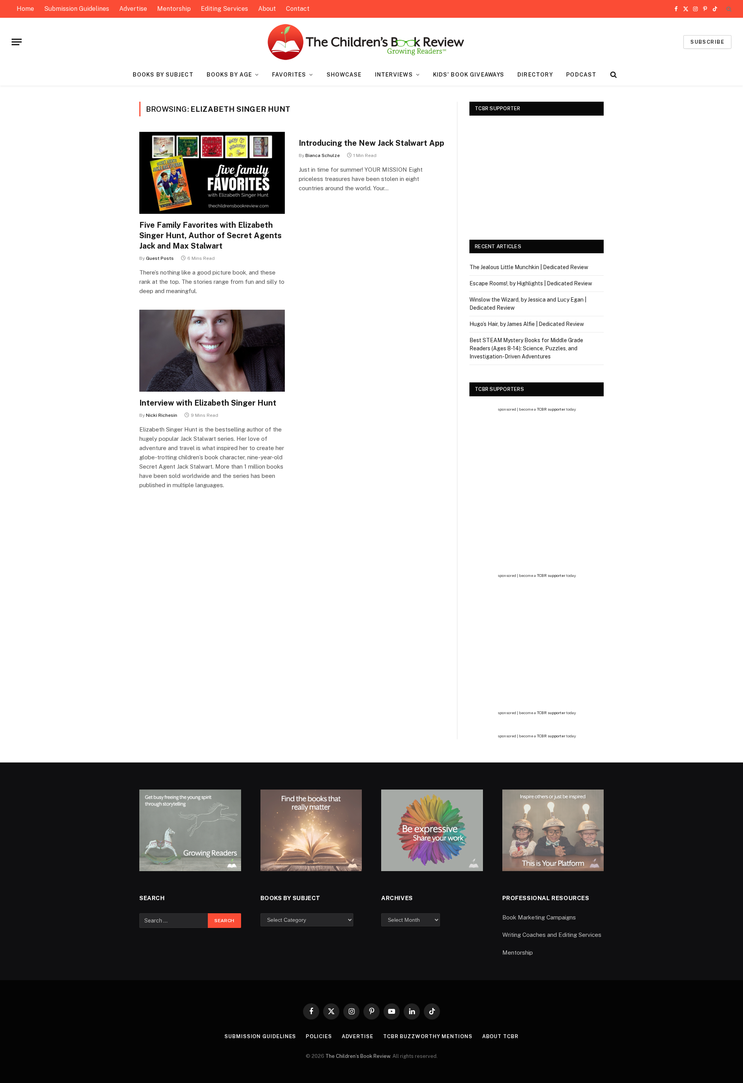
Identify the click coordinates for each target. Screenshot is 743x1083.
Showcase (344, 75)
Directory (535, 75)
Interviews (394, 75)
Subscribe (707, 42)
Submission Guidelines (76, 8)
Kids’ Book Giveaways (468, 75)
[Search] (728, 9)
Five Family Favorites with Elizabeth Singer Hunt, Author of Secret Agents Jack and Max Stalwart (210, 235)
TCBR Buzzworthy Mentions (428, 1036)
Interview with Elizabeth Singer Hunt (207, 403)
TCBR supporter (551, 409)
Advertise (133, 8)
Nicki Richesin (161, 415)
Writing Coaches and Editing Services (551, 934)
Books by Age (229, 75)
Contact (298, 8)
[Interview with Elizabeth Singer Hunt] (212, 351)
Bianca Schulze (322, 155)
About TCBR (500, 1036)
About (267, 8)
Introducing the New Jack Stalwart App (371, 143)
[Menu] (17, 42)
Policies (319, 1036)
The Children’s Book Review (357, 1056)
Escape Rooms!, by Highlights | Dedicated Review (530, 283)
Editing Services (224, 8)
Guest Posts (160, 258)
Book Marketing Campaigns (539, 917)
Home (25, 8)
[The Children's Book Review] (372, 42)
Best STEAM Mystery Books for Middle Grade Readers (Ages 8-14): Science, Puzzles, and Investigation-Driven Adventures (526, 348)
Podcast (581, 75)
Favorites (289, 75)
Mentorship (174, 8)
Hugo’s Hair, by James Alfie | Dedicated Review (526, 324)
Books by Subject (163, 75)
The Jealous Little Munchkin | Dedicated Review (528, 267)
